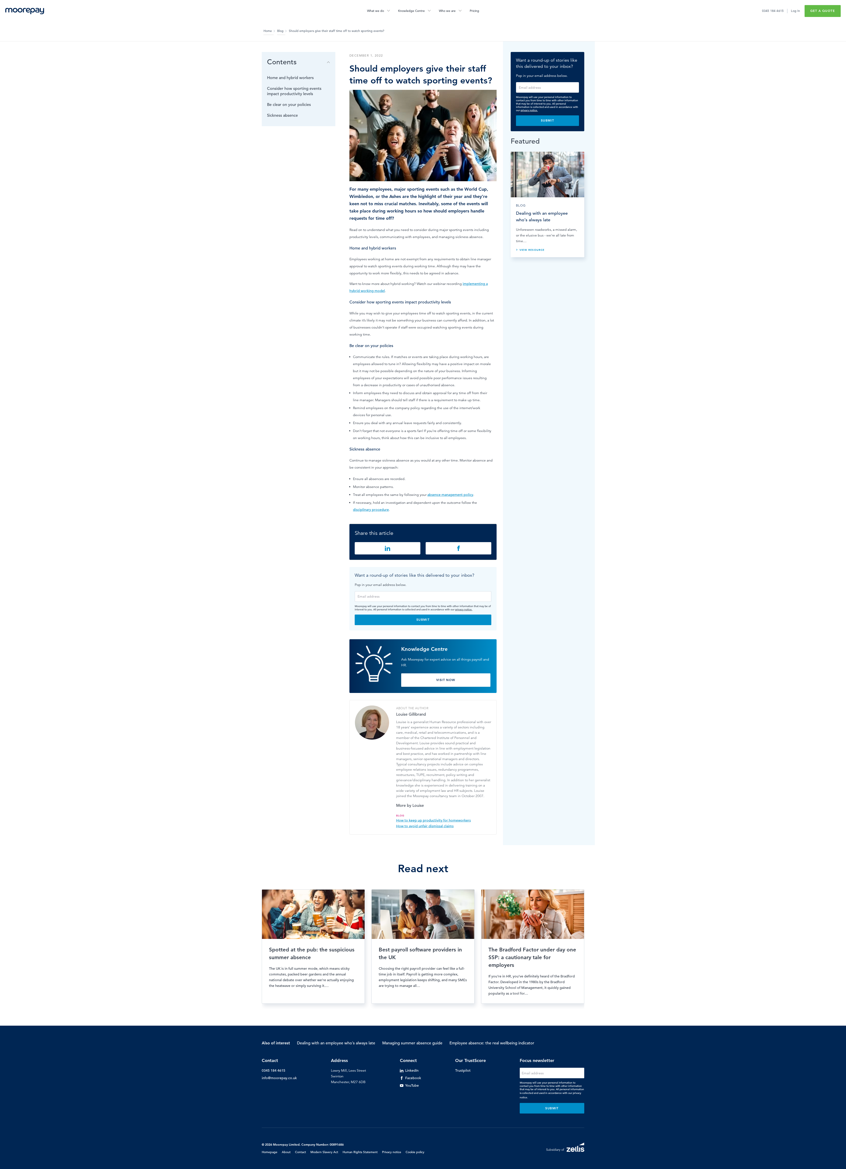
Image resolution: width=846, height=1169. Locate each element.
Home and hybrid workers (290, 77)
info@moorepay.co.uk (279, 1078)
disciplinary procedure (371, 510)
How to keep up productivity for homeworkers (433, 820)
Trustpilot (463, 1070)
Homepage (269, 1152)
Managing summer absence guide (412, 1042)
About (286, 1152)
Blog (280, 31)
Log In (795, 11)
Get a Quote (822, 11)
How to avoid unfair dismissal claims (425, 826)
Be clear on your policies (289, 104)
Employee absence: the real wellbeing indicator (491, 1042)
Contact (300, 1152)
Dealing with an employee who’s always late (336, 1042)
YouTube (412, 1085)
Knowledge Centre (411, 11)
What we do (375, 11)
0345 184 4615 (773, 11)
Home (267, 31)
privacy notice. (463, 609)
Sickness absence (282, 115)
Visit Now (445, 680)
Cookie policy (415, 1152)
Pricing (474, 11)
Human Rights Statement (360, 1152)
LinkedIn (412, 1070)
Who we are (447, 11)
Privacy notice (391, 1152)
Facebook (413, 1078)
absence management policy (450, 495)
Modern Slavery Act (324, 1152)
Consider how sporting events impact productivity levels (294, 91)
